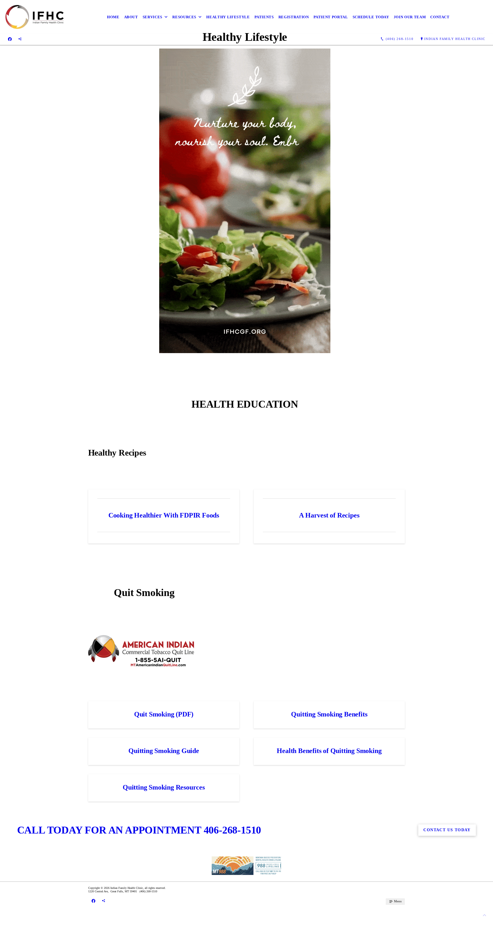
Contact (440, 17)
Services (152, 17)
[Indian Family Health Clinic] (34, 17)
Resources (184, 17)
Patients (264, 17)
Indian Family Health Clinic (454, 39)
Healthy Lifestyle (228, 17)
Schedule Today (371, 17)
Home (113, 17)
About (131, 17)
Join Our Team (410, 17)
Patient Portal (331, 17)
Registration (293, 17)
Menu (397, 901)
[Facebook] (10, 39)
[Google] (20, 39)
